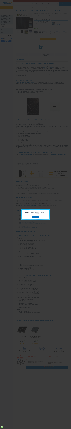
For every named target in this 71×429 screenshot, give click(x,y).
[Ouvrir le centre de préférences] (2, 427)
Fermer (35, 217)
